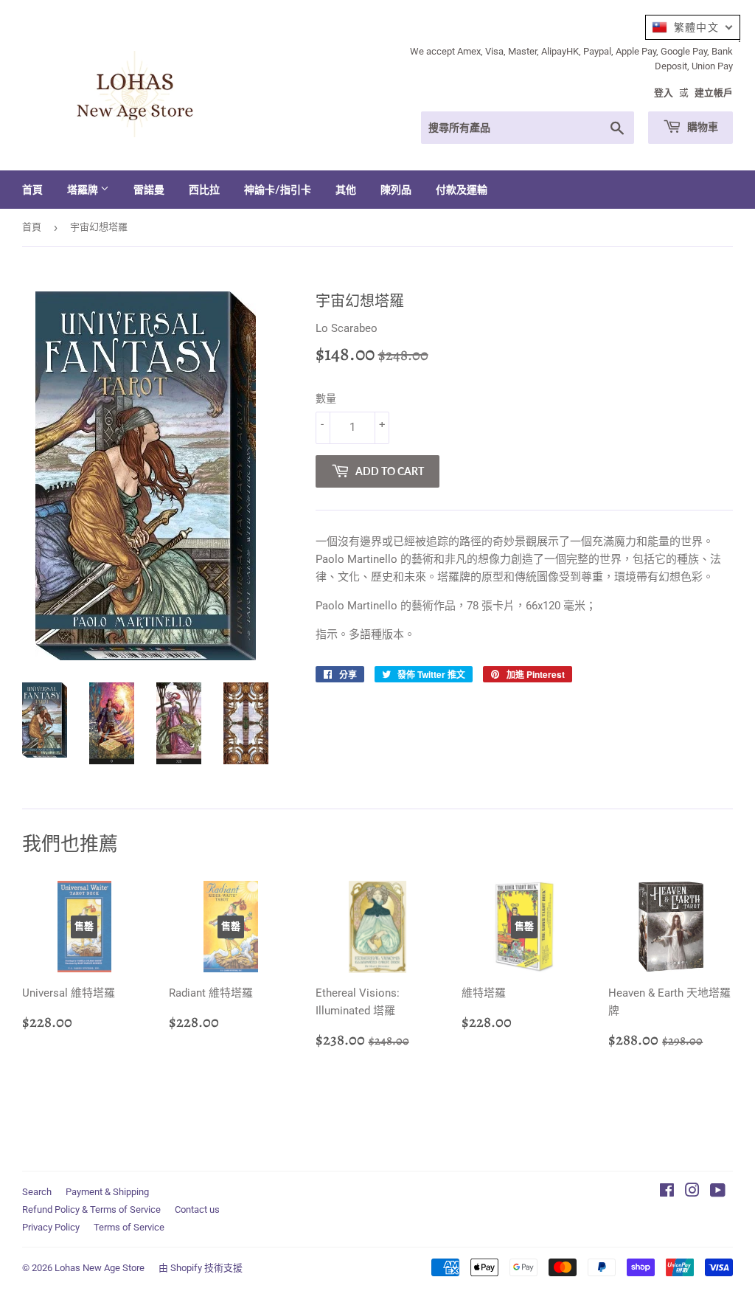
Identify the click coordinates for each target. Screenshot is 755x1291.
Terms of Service (129, 1227)
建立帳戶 (714, 92)
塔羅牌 (83, 189)
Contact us (197, 1209)
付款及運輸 (461, 189)
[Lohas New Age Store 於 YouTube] (718, 1192)
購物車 (701, 126)
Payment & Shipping (107, 1191)
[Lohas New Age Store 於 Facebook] (667, 1192)
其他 (345, 189)
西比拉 (204, 189)
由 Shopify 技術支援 (201, 1267)
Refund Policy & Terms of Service (91, 1209)
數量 (326, 398)
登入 (663, 92)
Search (37, 1191)
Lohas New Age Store (100, 1267)
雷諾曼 (148, 189)
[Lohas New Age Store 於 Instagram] (692, 1192)
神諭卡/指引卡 (277, 189)
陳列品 (395, 189)
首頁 (32, 189)
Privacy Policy (51, 1227)
